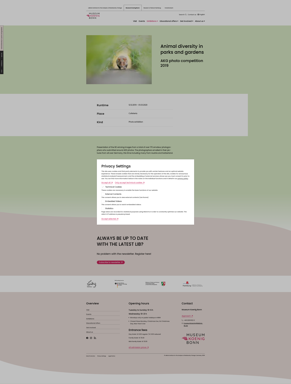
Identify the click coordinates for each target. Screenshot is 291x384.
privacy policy (183, 178)
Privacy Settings (116, 166)
